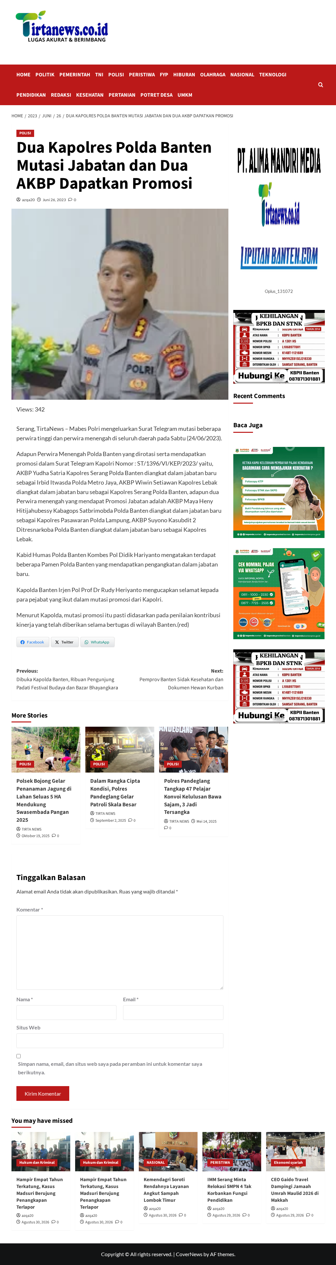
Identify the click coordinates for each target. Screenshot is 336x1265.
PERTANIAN (122, 95)
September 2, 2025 (110, 820)
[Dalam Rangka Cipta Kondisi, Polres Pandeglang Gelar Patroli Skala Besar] (119, 750)
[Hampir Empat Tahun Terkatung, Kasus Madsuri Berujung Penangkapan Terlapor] (40, 1151)
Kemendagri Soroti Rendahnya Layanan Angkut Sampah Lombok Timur (166, 1190)
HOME (23, 74)
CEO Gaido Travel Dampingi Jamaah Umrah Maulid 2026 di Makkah (295, 1190)
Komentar (29, 909)
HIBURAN (184, 74)
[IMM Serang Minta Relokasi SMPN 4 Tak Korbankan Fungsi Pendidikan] (231, 1151)
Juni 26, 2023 (54, 199)
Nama (24, 999)
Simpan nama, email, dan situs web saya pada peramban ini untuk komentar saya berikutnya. (110, 1068)
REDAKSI (61, 95)
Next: (181, 679)
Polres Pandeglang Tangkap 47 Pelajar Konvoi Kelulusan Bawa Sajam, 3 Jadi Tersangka (192, 796)
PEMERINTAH (74, 74)
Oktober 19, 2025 (36, 836)
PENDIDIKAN (31, 95)
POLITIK (44, 74)
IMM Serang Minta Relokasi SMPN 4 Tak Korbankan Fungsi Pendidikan (229, 1190)
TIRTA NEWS (31, 829)
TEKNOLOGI (272, 74)
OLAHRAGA (212, 74)
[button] (321, 84)
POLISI (116, 74)
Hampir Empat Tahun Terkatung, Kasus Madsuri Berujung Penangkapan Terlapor (39, 1193)
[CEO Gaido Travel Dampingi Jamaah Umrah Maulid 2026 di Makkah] (295, 1151)
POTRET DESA (156, 95)
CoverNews (189, 1254)
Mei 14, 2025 (207, 821)
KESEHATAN (90, 95)
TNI (99, 74)
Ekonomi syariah (288, 1162)
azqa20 (28, 199)
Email (130, 999)
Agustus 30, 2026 (35, 1222)
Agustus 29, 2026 (226, 1215)
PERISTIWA (142, 74)
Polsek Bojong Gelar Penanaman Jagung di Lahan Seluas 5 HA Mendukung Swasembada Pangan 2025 (44, 800)
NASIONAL (242, 74)
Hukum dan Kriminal (36, 1162)
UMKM (185, 95)
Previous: (67, 679)
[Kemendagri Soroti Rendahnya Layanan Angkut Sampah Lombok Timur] (168, 1151)
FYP (164, 74)
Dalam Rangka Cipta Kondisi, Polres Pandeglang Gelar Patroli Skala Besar (115, 792)
